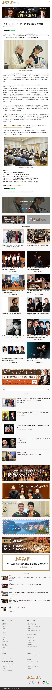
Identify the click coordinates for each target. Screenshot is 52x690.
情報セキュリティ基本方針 (33, 666)
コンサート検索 (31, 620)
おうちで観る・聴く (32, 624)
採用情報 (30, 664)
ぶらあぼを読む (31, 638)
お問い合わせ (30, 668)
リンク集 (4, 653)
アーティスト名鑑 (31, 634)
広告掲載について (6, 666)
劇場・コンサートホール (8, 656)
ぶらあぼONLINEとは (7, 661)
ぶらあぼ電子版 (31, 640)
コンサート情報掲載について (9, 664)
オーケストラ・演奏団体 (8, 658)
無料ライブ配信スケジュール (34, 626)
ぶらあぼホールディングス (33, 661)
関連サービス (30, 653)
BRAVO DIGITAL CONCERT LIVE (35, 656)
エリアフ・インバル (14, 191)
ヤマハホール (5, 649)
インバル (6, 191)
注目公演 (4, 632)
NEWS (13, 26)
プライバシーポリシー (7, 670)
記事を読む (5, 624)
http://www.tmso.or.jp (17, 185)
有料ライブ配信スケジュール (34, 628)
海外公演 (4, 639)
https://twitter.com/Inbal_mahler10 (12, 127)
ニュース (4, 626)
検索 (48, 389)
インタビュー (5, 635)
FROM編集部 (5, 641)
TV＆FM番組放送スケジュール (34, 630)
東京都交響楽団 (29, 191)
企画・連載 (5, 628)
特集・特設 (5, 645)
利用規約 (4, 668)
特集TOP (5, 647)
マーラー (22, 191)
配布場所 (30, 642)
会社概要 (29, 659)
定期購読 (30, 644)
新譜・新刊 (5, 637)
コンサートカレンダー (7, 620)
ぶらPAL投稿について (32, 646)
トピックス (5, 630)
